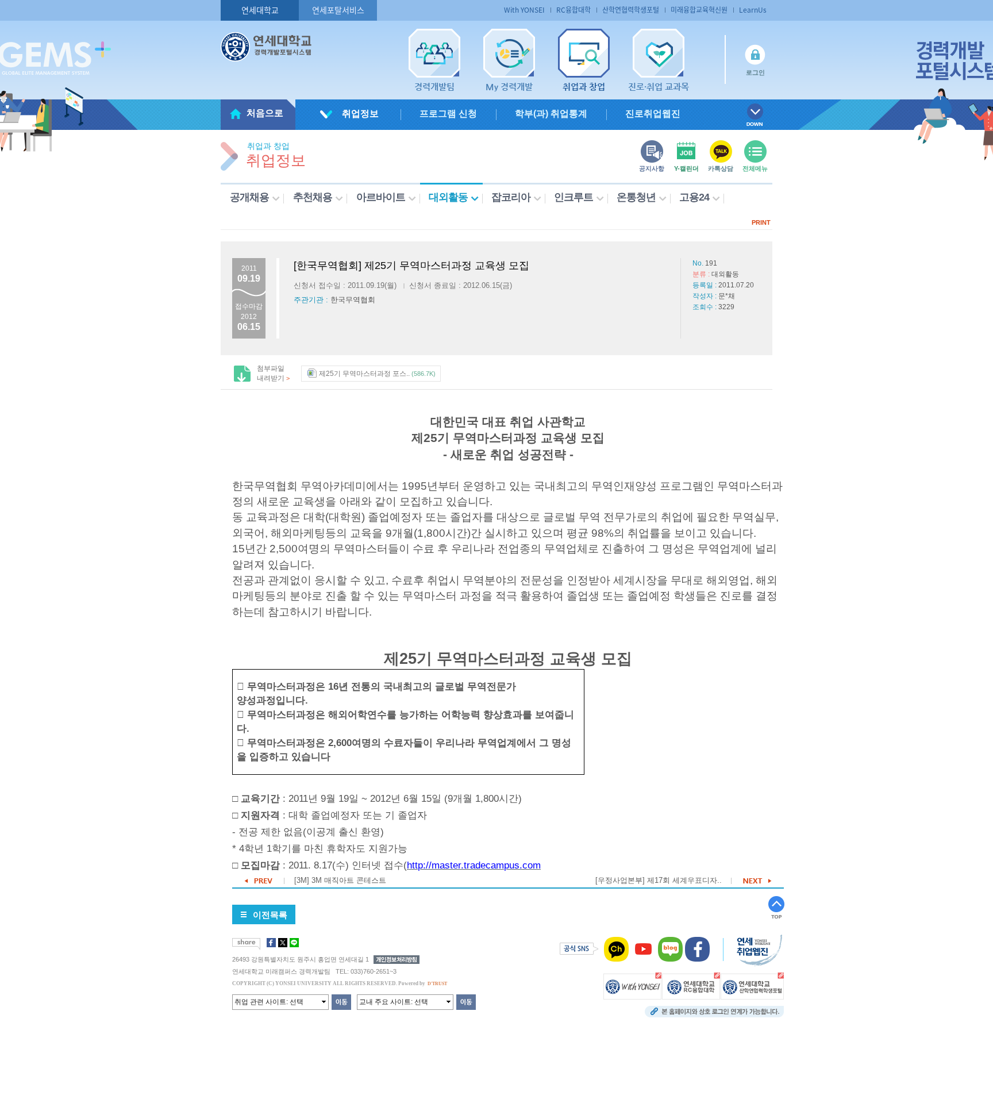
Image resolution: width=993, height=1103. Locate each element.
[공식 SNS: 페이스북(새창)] (697, 949)
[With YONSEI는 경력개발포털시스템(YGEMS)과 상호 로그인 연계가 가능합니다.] (632, 985)
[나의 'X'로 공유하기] (282, 942)
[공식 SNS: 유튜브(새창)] (643, 949)
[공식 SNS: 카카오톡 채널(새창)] (616, 949)
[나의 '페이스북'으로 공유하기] (271, 942)
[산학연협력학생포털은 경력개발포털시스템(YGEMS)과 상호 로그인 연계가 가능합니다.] (752, 985)
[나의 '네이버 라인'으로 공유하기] (294, 942)
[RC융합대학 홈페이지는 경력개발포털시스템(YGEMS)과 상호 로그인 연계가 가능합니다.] (691, 985)
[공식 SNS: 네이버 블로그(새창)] (670, 949)
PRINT (761, 222)
